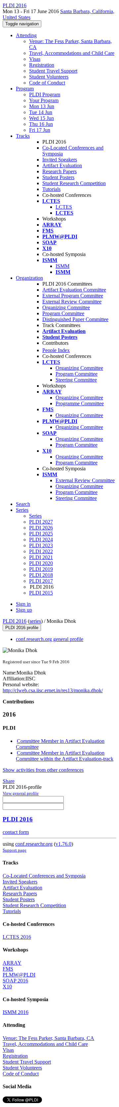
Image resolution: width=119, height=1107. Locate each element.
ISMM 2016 (15, 1012)
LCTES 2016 (17, 937)
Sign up (24, 610)
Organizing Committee (66, 307)
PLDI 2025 (41, 533)
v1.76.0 (63, 844)
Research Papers (59, 171)
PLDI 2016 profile (21, 627)
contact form (16, 832)
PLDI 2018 (41, 575)
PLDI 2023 (41, 545)
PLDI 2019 (41, 569)
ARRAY (12, 963)
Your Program (44, 100)
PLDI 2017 (41, 581)
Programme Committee (80, 403)
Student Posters (58, 177)
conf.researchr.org (34, 844)
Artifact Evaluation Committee (74, 290)
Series (35, 516)
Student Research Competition (74, 183)
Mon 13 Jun (41, 106)
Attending (26, 35)
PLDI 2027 (41, 522)
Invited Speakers (59, 159)
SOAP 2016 (15, 980)
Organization (29, 278)
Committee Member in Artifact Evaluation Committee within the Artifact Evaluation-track (64, 756)
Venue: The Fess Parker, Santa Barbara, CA (48, 1038)
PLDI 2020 (41, 563)
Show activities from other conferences (43, 770)
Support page (14, 850)
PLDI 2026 (41, 527)
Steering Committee (76, 380)
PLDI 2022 (41, 551)
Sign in (23, 604)
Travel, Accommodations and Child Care (71, 53)
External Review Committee (71, 301)
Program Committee (63, 313)
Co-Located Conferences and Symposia (44, 876)
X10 (7, 986)
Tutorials (51, 189)
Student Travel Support (53, 71)
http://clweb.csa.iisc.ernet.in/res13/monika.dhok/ (53, 690)
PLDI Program (44, 94)
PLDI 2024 (41, 539)
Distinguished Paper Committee (75, 319)
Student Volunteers (48, 77)
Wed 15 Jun (41, 118)
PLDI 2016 (14, 621)
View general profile (21, 793)
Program (25, 88)
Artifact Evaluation (62, 165)
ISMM (62, 266)
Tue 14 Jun (40, 112)
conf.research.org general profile (49, 639)
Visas (34, 59)
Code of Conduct (47, 82)
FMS (8, 969)
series (35, 621)
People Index (56, 350)
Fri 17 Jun (39, 130)
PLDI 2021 (41, 557)
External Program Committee (72, 295)
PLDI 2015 (41, 593)
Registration (41, 65)
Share (9, 781)
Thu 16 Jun (41, 124)
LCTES (64, 207)
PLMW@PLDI (19, 974)
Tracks (23, 136)
